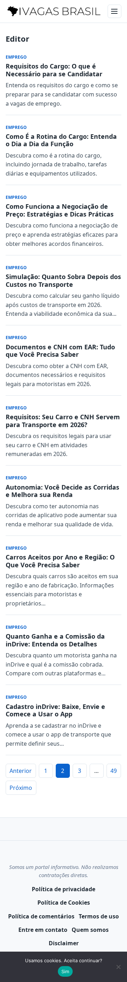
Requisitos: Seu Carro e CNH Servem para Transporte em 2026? (63, 421)
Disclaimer (64, 943)
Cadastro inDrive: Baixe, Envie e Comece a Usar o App (55, 710)
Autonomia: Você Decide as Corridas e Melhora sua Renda (62, 491)
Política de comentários (41, 916)
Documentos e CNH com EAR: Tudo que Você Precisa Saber (60, 351)
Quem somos (90, 930)
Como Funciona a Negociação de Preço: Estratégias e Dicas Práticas (60, 210)
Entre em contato (42, 930)
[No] (118, 966)
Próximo (21, 788)
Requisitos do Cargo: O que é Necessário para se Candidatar (54, 70)
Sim (65, 971)
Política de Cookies (63, 902)
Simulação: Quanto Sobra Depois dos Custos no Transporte (63, 280)
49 (113, 771)
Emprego (16, 57)
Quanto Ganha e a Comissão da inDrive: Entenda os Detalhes (55, 640)
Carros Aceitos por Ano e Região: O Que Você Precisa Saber (60, 561)
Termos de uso (99, 916)
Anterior (21, 771)
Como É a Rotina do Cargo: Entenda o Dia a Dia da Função (61, 140)
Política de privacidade (63, 889)
